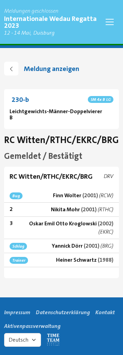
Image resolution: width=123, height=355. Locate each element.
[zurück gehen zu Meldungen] (11, 68)
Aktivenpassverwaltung (32, 326)
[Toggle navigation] (109, 21)
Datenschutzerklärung (63, 312)
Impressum (17, 312)
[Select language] (22, 340)
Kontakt (105, 312)
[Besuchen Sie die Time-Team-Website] (53, 340)
